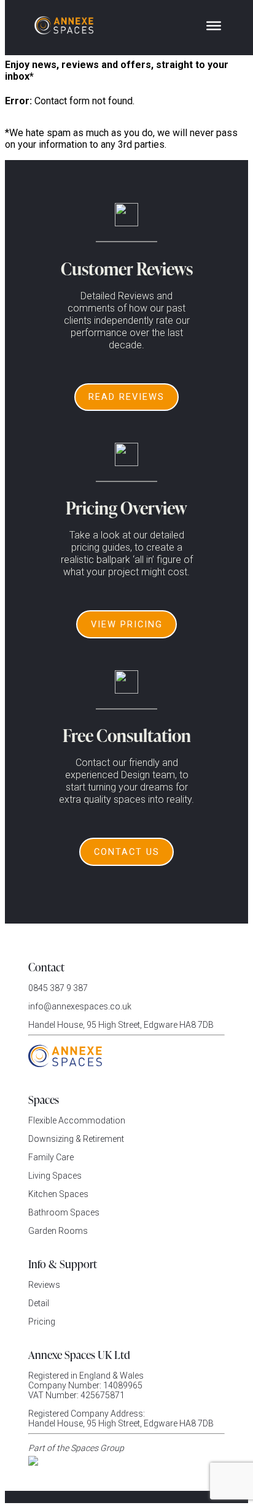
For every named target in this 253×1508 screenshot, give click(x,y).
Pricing (41, 1321)
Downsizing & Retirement (76, 1139)
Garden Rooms (58, 1231)
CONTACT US (127, 851)
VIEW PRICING (127, 624)
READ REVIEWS (126, 396)
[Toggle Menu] (213, 25)
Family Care (51, 1157)
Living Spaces (55, 1176)
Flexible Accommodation (76, 1120)
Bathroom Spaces (63, 1212)
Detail (38, 1303)
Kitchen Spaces (58, 1194)
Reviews (44, 1285)
